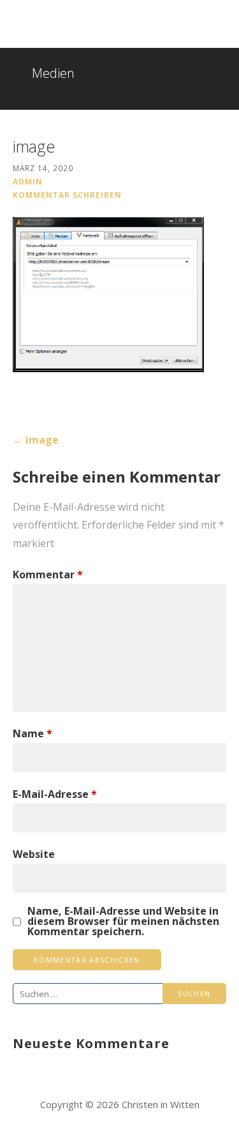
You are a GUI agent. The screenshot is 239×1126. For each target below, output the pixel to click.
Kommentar (48, 574)
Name (32, 733)
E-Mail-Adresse (55, 794)
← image (36, 440)
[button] (220, 26)
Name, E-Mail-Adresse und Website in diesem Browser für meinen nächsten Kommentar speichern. (123, 921)
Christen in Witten (78, 18)
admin (28, 181)
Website (34, 854)
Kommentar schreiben (67, 195)
